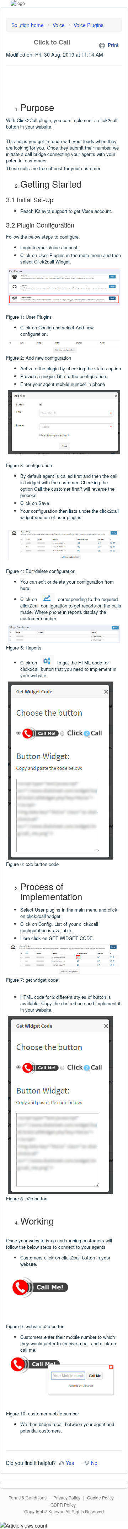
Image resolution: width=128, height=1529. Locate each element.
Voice (59, 24)
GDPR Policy (63, 1505)
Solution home (28, 24)
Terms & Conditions (28, 1497)
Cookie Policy (100, 1497)
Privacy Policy (66, 1497)
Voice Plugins (88, 24)
